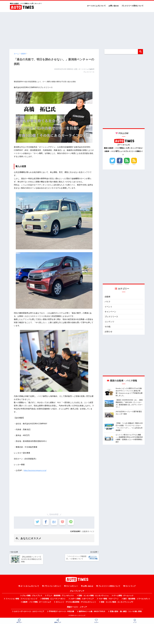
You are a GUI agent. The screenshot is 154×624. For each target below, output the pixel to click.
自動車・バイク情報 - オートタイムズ (36, 602)
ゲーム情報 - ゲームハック (123, 595)
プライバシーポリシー (52, 586)
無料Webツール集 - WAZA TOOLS (92, 611)
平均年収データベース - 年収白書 (61, 611)
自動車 (85, 531)
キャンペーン (110, 312)
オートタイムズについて (96, 6)
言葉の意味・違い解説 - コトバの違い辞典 (126, 611)
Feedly (127, 164)
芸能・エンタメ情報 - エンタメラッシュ (93, 595)
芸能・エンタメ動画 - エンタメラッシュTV (117, 602)
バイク (91, 531)
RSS (134, 164)
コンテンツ (109, 322)
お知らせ (108, 332)
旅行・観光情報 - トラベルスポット (136, 599)
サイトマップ (130, 586)
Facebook (119, 164)
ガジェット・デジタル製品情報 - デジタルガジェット (76, 602)
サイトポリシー (72, 586)
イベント (108, 307)
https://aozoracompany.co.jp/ (35, 470)
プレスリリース (111, 317)
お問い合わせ (114, 6)
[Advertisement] (77, 29)
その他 (107, 327)
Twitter (112, 164)
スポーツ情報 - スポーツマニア (82, 599)
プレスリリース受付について (133, 6)
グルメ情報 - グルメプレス (32, 595)
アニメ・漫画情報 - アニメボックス (60, 595)
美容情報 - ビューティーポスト (54, 599)
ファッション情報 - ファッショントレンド (21, 599)
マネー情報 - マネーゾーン (109, 599)
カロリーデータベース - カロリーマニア (29, 611)
